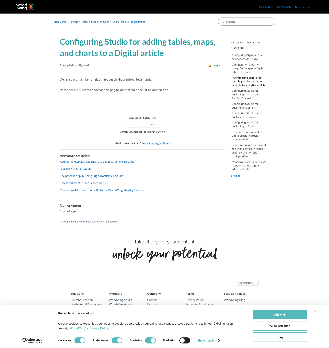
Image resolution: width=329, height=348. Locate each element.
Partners (152, 304)
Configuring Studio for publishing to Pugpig (245, 115)
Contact (152, 300)
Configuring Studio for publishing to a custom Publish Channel (245, 94)
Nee (152, 124)
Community (266, 6)
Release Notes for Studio (76, 168)
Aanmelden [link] (284, 6)
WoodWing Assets (121, 304)
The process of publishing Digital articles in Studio (91, 176)
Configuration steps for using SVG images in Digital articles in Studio (248, 68)
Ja (133, 124)
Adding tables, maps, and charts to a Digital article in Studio (97, 161)
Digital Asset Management (87, 304)
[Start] (25, 6)
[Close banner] (315, 311)
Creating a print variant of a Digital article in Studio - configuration (248, 135)
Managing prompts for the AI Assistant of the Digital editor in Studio (249, 165)
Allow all (280, 314)
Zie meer (236, 175)
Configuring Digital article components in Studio (247, 57)
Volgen (217, 65)
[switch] (117, 340)
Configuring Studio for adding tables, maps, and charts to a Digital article (249, 81)
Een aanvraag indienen (155, 143)
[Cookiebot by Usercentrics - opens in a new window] (32, 340)
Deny (279, 337)
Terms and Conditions (199, 304)
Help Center (60, 21)
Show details (206, 340)
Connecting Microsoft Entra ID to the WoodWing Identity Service (101, 190)
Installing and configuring (95, 21)
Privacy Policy (195, 300)
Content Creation (81, 300)
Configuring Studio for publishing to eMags (245, 105)
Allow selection (280, 325)
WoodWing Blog (234, 300)
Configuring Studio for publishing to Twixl (245, 124)
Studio (74, 21)
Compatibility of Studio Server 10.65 (83, 183)
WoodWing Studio (120, 300)
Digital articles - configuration (129, 21)
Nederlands (245, 282)
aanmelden (76, 221)
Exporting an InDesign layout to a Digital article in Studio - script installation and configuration (249, 150)
